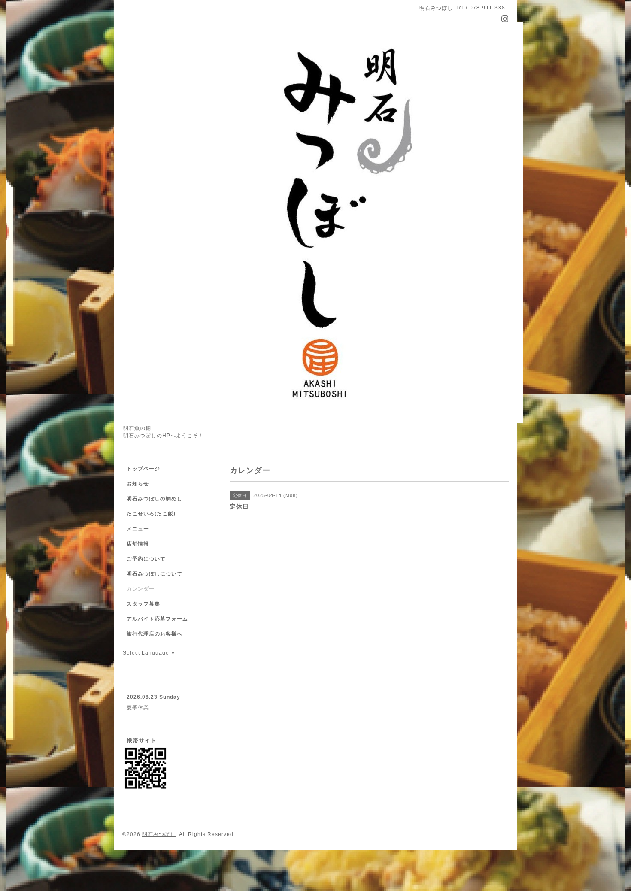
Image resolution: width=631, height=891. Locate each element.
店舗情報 (138, 544)
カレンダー (141, 589)
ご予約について (146, 559)
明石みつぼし (159, 834)
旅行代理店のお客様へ (154, 634)
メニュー (138, 529)
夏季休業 (138, 708)
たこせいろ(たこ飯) (151, 514)
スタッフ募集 (143, 604)
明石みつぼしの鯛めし (154, 499)
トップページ (143, 469)
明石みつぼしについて (154, 574)
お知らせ (138, 484)
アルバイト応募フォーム (157, 619)
